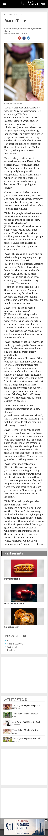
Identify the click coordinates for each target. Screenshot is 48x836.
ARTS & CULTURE (15, 644)
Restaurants (14, 14)
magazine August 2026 (27, 705)
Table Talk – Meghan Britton (25, 730)
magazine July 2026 (26, 722)
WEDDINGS (12, 647)
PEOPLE (11, 650)
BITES (23, 14)
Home (6, 14)
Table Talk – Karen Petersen (25, 714)
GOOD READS (16, 708)
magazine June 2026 (26, 738)
